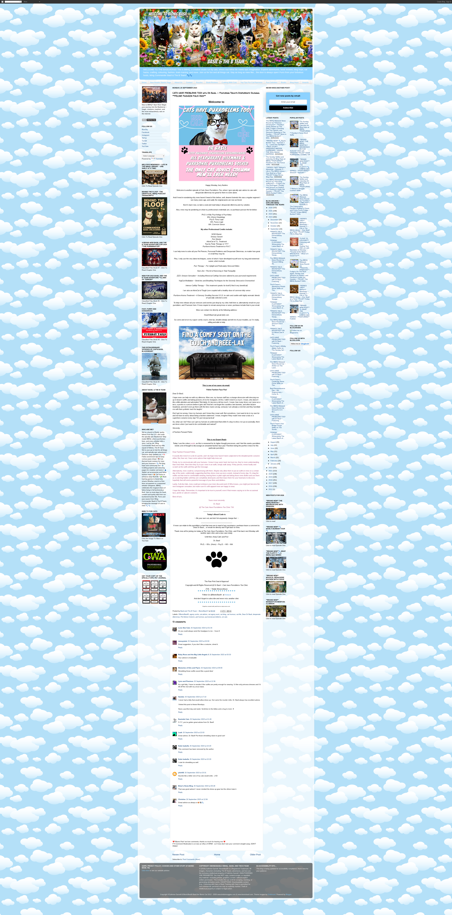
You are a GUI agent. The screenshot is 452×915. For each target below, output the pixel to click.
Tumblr (144, 141)
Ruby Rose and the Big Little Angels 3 (193, 654)
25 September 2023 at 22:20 (200, 746)
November (274, 223)
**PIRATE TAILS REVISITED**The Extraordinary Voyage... (277, 296)
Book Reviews (212, 82)
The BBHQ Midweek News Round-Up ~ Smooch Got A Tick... (277, 322)
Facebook (145, 132)
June (272, 448)
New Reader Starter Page (160, 82)
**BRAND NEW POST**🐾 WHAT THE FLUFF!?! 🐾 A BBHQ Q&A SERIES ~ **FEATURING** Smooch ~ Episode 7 (299, 165)
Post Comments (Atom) (191, 859)
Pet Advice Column (188, 617)
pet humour (200, 617)
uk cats (224, 617)
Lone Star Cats (184, 628)
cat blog (223, 614)
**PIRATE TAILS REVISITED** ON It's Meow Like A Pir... (277, 331)
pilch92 (181, 773)
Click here (145, 870)
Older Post (255, 854)
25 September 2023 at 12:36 (204, 681)
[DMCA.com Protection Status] (149, 121)
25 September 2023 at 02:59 (198, 641)
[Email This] (221, 611)
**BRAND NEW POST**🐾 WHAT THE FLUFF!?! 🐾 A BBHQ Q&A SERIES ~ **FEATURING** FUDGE (299, 312)
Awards (305, 82)
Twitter (144, 144)
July (272, 445)
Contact (189, 82)
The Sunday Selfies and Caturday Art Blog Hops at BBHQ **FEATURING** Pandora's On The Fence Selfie (275, 160)
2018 (271, 480)
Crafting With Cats (229, 82)
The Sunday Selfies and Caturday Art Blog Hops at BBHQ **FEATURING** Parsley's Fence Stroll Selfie (300, 128)
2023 (271, 217)
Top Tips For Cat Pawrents (251, 82)
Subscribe (288, 108)
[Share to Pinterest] (230, 611)
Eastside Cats (183, 719)
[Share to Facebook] (228, 611)
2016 (271, 486)
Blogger (288, 894)
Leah (180, 732)
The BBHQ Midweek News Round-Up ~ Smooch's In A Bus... (277, 409)
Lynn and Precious (185, 681)
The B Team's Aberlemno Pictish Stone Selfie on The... (277, 287)
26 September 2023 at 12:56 (197, 799)
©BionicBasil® (183, 614)
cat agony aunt (213, 614)
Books (283, 82)
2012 (271, 489)
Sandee (181, 697)
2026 (271, 208)
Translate (159, 159)
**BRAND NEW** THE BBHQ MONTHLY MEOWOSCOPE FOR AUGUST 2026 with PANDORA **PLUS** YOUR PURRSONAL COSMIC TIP (300, 147)
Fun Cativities (271, 82)
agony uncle (194, 614)
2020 (271, 474)
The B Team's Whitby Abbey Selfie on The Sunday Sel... (278, 348)
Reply (180, 634)
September (274, 229)
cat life (238, 614)
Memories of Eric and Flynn (189, 668)
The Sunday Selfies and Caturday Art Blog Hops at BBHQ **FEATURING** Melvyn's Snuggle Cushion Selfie (300, 183)
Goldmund (272, 894)
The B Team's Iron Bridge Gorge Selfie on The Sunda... (277, 426)
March (273, 457)
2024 (271, 214)
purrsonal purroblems (213, 617)
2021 (271, 471)
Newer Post (178, 854)
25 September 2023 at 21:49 (200, 719)
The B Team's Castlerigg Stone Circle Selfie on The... (277, 382)
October (273, 226)
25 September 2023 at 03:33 (220, 654)
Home (144, 82)
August (273, 442)
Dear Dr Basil (247, 614)
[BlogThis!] (223, 611)
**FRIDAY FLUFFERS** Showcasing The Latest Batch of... (277, 243)
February (274, 461)
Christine (182, 799)
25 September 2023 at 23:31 (195, 773)
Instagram (145, 135)
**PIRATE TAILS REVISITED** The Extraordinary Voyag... (277, 234)
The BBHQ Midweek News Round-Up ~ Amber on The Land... (277, 365)
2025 (271, 211)
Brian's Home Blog (185, 786)
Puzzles (199, 82)
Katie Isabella (183, 746)
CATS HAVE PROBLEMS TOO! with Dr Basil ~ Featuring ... (277, 278)
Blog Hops (294, 82)
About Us (178, 82)
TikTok (144, 138)
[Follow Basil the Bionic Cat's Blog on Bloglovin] (300, 345)
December (274, 220)
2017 (271, 483)
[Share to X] (226, 611)
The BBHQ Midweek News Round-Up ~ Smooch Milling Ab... (277, 261)
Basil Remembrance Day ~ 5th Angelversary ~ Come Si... (277, 391)
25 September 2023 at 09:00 (211, 668)
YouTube (145, 146)
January (273, 464)
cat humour (231, 614)
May (272, 451)
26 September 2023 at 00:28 (204, 786)
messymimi (182, 641)
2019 (271, 477)
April (272, 454)
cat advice (203, 614)
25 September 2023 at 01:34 (201, 628)
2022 (271, 468)
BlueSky (145, 129)
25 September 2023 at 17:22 (195, 697)
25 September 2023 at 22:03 (193, 732)
